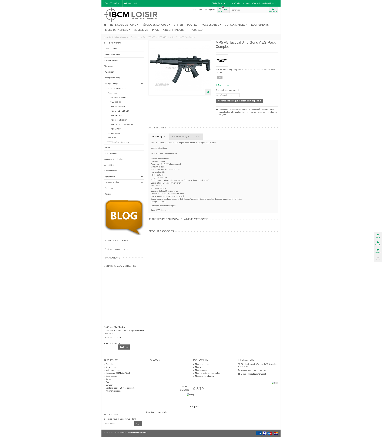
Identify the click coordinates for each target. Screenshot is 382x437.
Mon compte (200, 360)
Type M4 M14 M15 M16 (119, 111)
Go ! (138, 423)
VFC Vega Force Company (118, 142)
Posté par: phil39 (112, 341)
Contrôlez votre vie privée (156, 412)
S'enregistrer (210, 10)
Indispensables (113, 133)
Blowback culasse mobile (117, 89)
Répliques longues (155, 25)
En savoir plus (158, 136)
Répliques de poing (123, 25)
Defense (107, 194)
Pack (155, 30)
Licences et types (116, 240)
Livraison (108, 385)
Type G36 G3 (115, 102)
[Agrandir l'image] (208, 92)
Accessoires (210, 25)
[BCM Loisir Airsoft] (131, 14)
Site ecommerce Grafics (137, 433)
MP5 (158, 210)
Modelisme (141, 30)
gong (167, 210)
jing (162, 210)
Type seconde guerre (119, 120)
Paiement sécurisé (112, 391)
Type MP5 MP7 (116, 115)
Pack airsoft (109, 72)
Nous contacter (132, 3)
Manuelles (111, 138)
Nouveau (197, 30)
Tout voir (124, 347)
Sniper (178, 25)
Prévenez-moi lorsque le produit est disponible (239, 101)
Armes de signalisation (113, 159)
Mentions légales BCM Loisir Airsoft (119, 388)
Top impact (108, 66)
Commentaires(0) (180, 136)
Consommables (235, 25)
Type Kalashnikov (117, 106)
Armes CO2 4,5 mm (112, 54)
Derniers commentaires (120, 266)
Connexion (197, 10)
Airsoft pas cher (174, 30)
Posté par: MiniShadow (114, 325)
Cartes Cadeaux (111, 60)
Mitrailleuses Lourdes (119, 98)
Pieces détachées (116, 30)
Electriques (112, 93)
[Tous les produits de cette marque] (247, 59)
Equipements (260, 25)
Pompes (192, 25)
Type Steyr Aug (116, 129)
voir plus (194, 406)
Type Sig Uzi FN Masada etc (121, 124)
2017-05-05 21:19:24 (112, 335)
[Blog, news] (124, 217)
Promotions (112, 257)
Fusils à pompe (110, 153)
